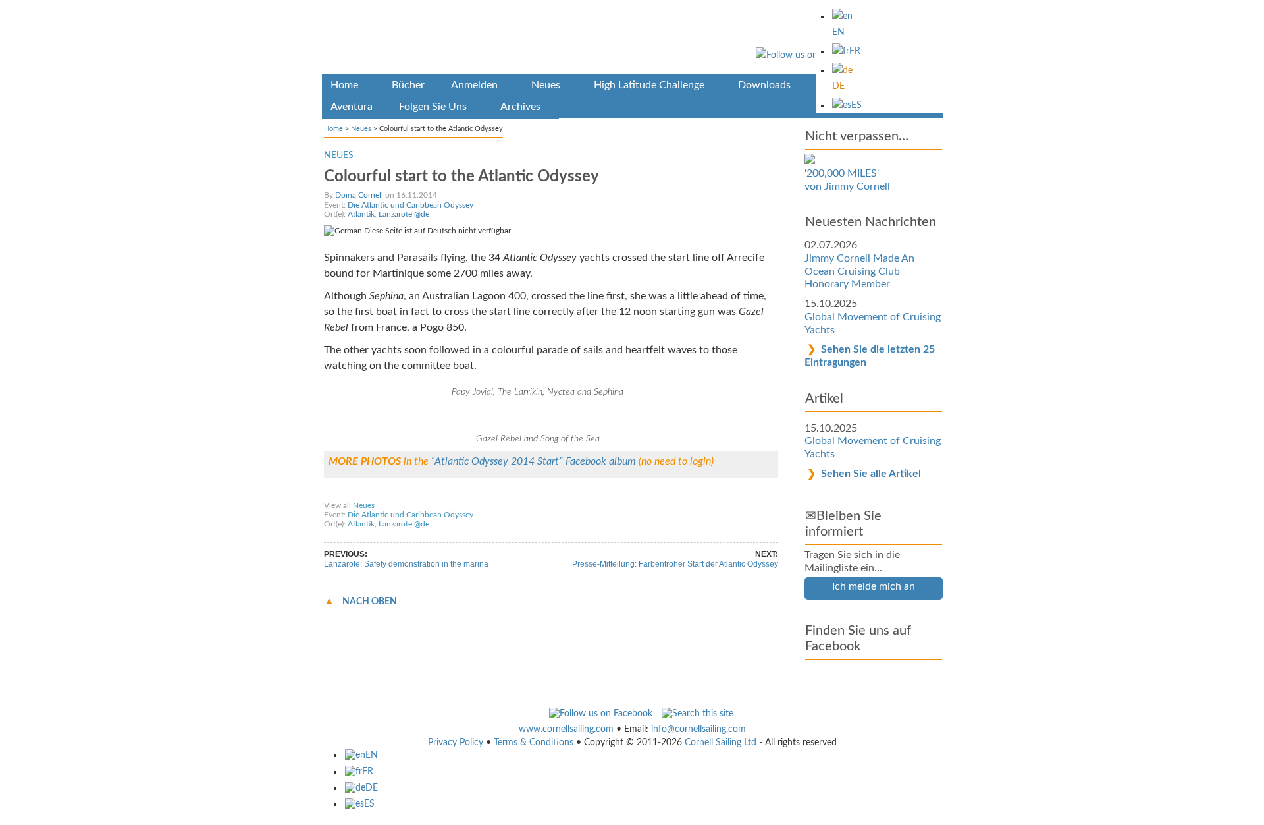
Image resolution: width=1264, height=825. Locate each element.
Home (333, 128)
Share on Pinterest (506, 493)
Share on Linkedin (579, 493)
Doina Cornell (359, 195)
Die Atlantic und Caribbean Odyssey (410, 205)
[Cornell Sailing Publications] (632, 39)
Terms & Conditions (533, 742)
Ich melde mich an (873, 586)
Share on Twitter (435, 493)
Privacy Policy (455, 742)
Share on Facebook (363, 493)
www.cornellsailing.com (566, 729)
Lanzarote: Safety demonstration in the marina (406, 564)
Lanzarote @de (404, 214)
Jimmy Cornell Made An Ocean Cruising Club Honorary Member (859, 271)
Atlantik (361, 214)
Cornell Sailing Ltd (720, 742)
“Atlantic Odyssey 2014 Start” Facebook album (535, 461)
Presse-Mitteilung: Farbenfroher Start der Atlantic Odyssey (675, 564)
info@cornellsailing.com (698, 729)
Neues (361, 128)
